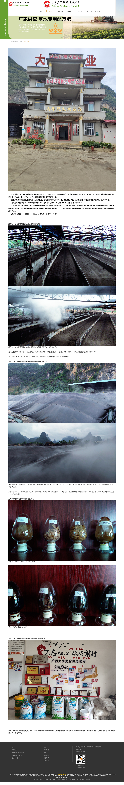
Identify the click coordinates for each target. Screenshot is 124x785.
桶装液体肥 (15, 758)
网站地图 (79, 779)
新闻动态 (70, 11)
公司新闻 (46, 750)
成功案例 (89, 11)
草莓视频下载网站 (17, 755)
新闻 (45, 752)
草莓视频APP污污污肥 (18, 752)
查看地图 (95, 782)
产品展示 (60, 11)
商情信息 (46, 755)
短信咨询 (33, 782)
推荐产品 (14, 750)
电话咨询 (2, 782)
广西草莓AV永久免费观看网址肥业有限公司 (54, 779)
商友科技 (83, 751)
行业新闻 (46, 760)
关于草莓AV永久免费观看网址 (51, 11)
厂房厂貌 (79, 11)
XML (83, 779)
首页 (41, 11)
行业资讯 (46, 758)
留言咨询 (64, 782)
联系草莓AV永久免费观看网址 (99, 11)
